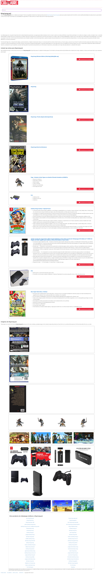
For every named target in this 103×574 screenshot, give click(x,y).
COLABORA (9, 572)
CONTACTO (21, 572)
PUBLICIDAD (3, 572)
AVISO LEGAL (15, 572)
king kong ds (49, 14)
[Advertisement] (51, 25)
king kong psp (56, 14)
